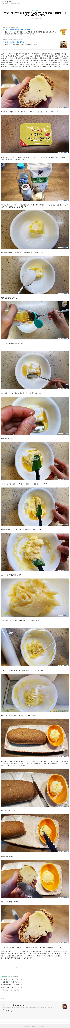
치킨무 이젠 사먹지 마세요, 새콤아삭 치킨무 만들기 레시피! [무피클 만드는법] (11, 982)
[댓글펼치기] (4, 998)
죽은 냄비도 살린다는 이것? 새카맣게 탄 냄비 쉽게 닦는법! (11, 979)
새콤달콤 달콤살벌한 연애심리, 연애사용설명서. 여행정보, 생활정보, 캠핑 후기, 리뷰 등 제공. (27, 1007)
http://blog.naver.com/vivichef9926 (11, 39)
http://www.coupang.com (9, 27)
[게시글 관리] (9, 967)
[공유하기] (7, 967)
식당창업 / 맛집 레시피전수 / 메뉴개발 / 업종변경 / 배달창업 (21, 44)
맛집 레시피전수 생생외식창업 (13, 42)
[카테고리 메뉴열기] (67, 2)
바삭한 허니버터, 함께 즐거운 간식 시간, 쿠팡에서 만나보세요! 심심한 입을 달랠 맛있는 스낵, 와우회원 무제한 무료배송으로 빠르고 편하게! (29, 33)
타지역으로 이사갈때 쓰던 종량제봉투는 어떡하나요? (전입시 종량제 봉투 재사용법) (11, 990)
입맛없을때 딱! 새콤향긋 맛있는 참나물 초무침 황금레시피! (11, 984)
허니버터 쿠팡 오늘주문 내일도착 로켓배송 (17, 30)
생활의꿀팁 (35, 10)
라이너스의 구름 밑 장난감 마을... (14, 1005)
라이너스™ (8, 2)
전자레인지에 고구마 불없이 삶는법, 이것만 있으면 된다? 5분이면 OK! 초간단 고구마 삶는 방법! (11, 987)
